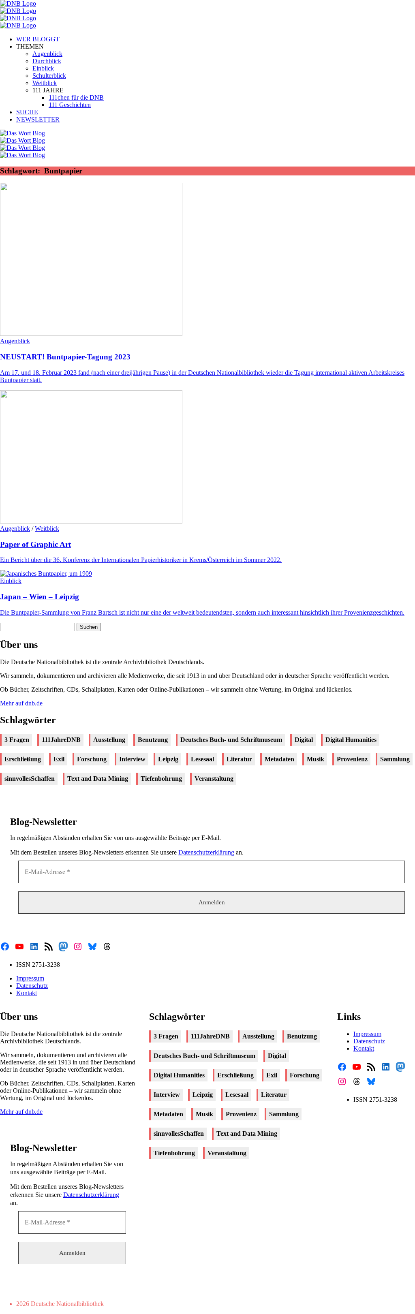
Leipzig (168, 759)
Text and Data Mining (97, 778)
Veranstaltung (214, 778)
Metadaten (279, 759)
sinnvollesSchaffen (29, 778)
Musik (315, 759)
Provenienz (352, 759)
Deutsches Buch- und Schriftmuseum (231, 739)
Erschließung (22, 759)
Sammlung (395, 759)
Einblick (43, 68)
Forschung (92, 759)
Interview (132, 759)
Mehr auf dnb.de (21, 703)
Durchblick (46, 61)
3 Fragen (16, 739)
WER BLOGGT (38, 39)
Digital (304, 739)
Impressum (30, 978)
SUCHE (27, 112)
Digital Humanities (350, 739)
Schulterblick (49, 75)
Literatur (239, 759)
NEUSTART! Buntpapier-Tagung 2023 (65, 357)
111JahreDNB (61, 739)
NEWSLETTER (38, 119)
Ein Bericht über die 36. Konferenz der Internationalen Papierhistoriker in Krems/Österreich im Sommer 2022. (141, 559)
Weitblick (44, 82)
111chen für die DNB (76, 97)
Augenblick (47, 53)
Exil (58, 759)
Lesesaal (202, 759)
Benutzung (153, 739)
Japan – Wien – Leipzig (39, 596)
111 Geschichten (70, 104)
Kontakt (26, 992)
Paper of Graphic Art (35, 544)
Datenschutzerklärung (206, 852)
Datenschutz (32, 985)
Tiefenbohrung (161, 778)
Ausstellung (109, 739)
